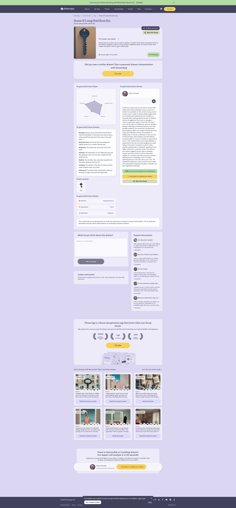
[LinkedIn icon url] (159, 499)
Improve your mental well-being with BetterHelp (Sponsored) (112, 3)
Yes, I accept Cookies (93, 502)
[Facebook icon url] (162, 499)
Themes (107, 9)
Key (95, 15)
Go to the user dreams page (151, 369)
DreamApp (77, 15)
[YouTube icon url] (166, 499)
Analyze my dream (152, 28)
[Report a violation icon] (118, 39)
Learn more (141, 498)
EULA (73, 505)
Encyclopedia (118, 9)
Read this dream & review (88, 401)
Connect (139, 2)
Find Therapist (153, 55)
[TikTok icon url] (174, 499)
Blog (139, 9)
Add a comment (91, 261)
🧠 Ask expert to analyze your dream (140, 176)
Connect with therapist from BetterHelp (141, 171)
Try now (169, 9)
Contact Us (172, 505)
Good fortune (87, 15)
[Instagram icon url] (170, 499)
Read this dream (148, 401)
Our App (97, 9)
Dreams (130, 9)
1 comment (137, 250)
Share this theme (152, 33)
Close (150, 502)
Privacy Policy (65, 505)
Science (87, 9)
